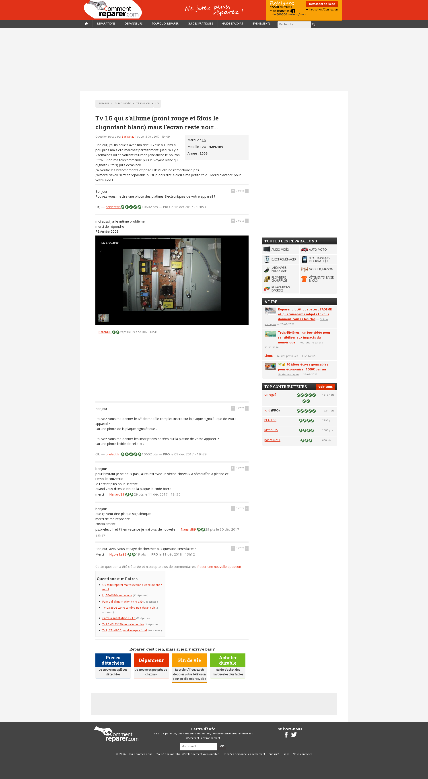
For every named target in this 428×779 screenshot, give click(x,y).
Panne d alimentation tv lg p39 (122, 601)
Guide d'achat (232, 23)
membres (281, 7)
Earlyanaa (128, 136)
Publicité (274, 754)
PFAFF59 (270, 420)
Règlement (258, 754)
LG (204, 140)
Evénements (262, 23)
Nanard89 (105, 332)
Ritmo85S (271, 430)
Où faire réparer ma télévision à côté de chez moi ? (132, 587)
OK (222, 746)
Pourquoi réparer (165, 23)
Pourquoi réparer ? (311, 342)
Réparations (106, 23)
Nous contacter (302, 754)
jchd (267, 410)
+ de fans (280, 11)
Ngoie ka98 (118, 554)
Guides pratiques (200, 23)
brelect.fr (113, 207)
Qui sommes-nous (140, 754)
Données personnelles (237, 754)
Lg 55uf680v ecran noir (117, 595)
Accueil (115, 9)
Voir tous (325, 386)
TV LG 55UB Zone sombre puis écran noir (128, 607)
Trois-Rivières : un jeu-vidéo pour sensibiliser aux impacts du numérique (304, 337)
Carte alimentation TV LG (119, 618)
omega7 (270, 394)
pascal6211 (272, 440)
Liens (268, 355)
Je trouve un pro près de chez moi (151, 672)
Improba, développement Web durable (194, 754)
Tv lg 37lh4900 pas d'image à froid (124, 630)
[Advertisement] (214, 59)
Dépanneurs (134, 23)
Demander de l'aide (322, 4)
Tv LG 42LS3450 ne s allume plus (123, 624)
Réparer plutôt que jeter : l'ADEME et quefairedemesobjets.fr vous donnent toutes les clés (305, 314)
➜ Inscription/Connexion (322, 9)
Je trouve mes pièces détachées (113, 672)
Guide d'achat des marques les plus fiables (228, 672)
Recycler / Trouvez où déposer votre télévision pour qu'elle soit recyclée (189, 674)
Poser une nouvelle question (219, 566)
